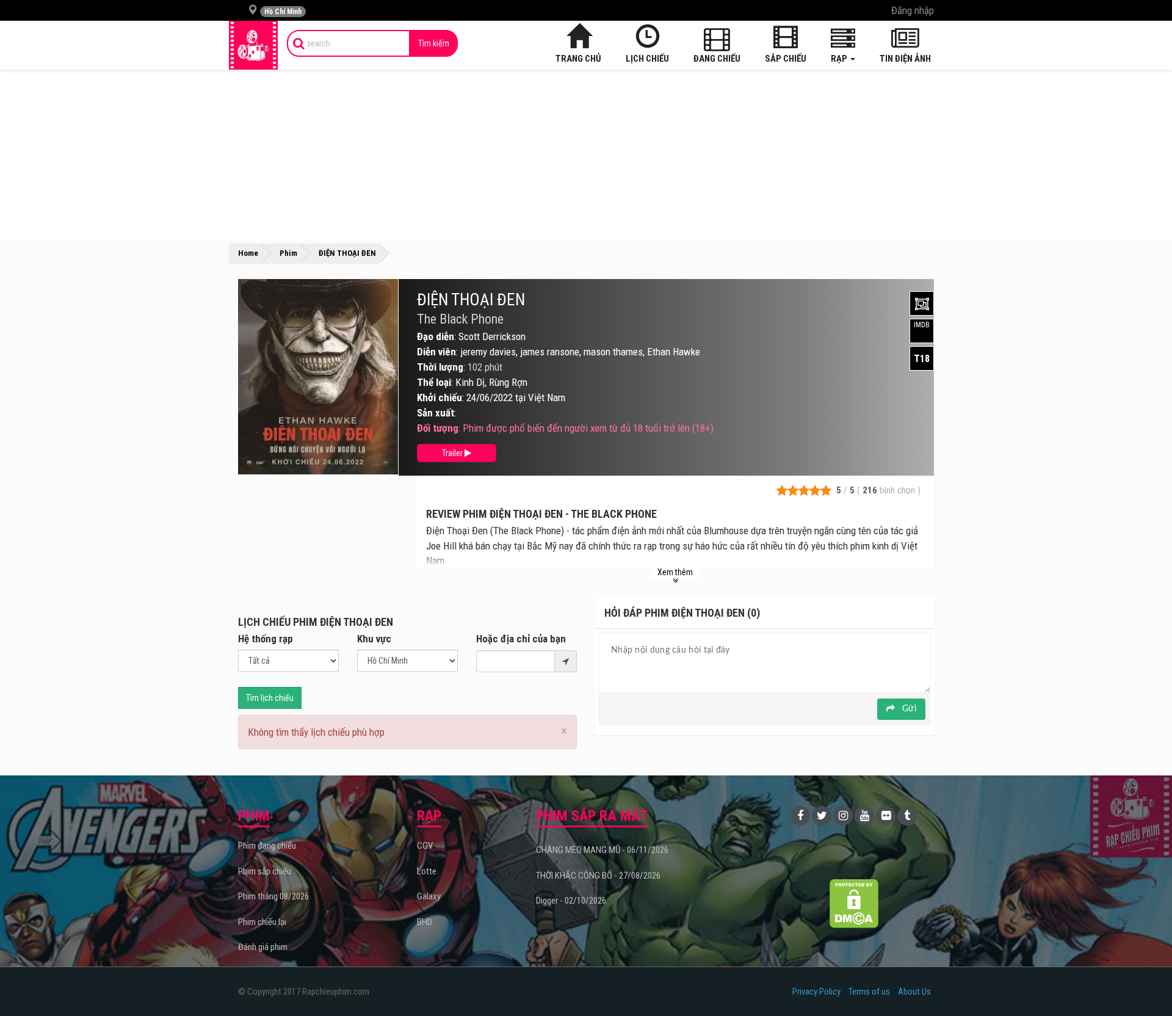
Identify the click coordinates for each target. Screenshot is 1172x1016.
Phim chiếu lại (262, 921)
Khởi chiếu (439, 397)
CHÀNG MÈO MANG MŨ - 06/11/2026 (602, 849)
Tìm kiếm (433, 43)
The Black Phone (460, 319)
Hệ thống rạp (265, 639)
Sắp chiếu (785, 58)
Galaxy (429, 896)
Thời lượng (440, 366)
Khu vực (374, 639)
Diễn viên (436, 351)
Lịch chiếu (647, 58)
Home (248, 253)
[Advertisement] (586, 155)
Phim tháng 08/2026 (273, 896)
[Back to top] (1144, 982)
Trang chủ (578, 58)
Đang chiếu (716, 58)
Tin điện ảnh (905, 58)
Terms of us (869, 991)
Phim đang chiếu (267, 845)
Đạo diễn (435, 336)
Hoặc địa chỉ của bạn (521, 639)
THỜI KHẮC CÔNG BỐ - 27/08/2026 (598, 875)
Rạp (840, 58)
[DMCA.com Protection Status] (854, 903)
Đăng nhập (912, 10)
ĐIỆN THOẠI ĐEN (471, 300)
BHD (424, 921)
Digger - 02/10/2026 (571, 900)
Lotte (426, 871)
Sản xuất (435, 412)
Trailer (453, 453)
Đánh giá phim (263, 947)
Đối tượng (437, 428)
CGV (425, 845)
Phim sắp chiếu (264, 871)
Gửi (908, 709)
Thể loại (434, 382)
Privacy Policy (816, 991)
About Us (914, 991)
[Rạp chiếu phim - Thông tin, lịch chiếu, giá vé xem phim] (253, 45)
